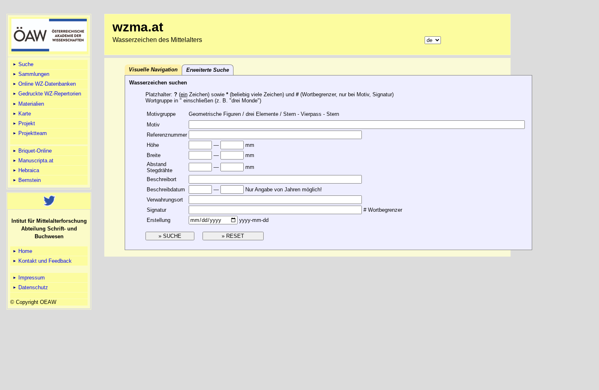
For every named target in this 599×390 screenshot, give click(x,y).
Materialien (30, 104)
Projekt (26, 123)
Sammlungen (33, 74)
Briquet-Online (34, 151)
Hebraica (28, 170)
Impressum (31, 278)
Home (24, 251)
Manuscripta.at (35, 160)
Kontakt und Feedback (44, 261)
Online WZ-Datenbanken (46, 84)
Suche (25, 64)
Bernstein (29, 180)
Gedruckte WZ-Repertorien (49, 94)
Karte (24, 114)
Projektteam (32, 133)
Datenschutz (32, 287)
